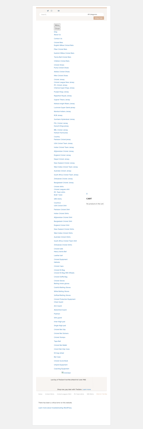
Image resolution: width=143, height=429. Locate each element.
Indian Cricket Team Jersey (64, 147)
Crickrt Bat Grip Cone (61, 349)
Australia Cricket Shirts (62, 237)
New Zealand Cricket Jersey (64, 163)
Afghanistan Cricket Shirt (63, 217)
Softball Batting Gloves (62, 295)
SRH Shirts (58, 199)
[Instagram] (51, 11)
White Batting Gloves (61, 291)
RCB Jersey (58, 115)
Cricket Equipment (60, 259)
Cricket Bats (58, 42)
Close (57, 28)
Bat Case (57, 357)
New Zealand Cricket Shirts (64, 229)
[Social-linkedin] (44, 11)
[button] (101, 14)
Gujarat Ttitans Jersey (62, 100)
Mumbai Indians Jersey (62, 111)
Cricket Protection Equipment (64, 299)
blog (55, 32)
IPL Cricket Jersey (60, 85)
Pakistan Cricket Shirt (62, 209)
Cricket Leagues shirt (61, 189)
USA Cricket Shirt (60, 205)
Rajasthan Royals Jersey (63, 96)
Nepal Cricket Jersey (61, 159)
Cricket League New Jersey (64, 82)
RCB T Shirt (58, 195)
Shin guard (58, 318)
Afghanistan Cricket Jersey (64, 151)
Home (40, 394)
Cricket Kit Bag (59, 270)
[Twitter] (48, 11)
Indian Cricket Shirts (61, 213)
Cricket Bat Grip (60, 329)
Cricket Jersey (59, 79)
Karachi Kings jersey (61, 126)
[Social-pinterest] (55, 11)
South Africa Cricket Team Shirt (65, 241)
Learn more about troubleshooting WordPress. (55, 408)
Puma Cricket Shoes (61, 68)
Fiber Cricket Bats (60, 49)
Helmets (57, 262)
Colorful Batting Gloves (62, 287)
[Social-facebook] (41, 11)
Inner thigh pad (59, 322)
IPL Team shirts (59, 192)
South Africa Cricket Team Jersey (66, 175)
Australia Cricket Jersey (62, 171)
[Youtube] (58, 11)
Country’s (57, 203)
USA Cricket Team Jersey (63, 143)
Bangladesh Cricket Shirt (63, 221)
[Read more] (42, 199)
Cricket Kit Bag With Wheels (64, 273)
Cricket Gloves (59, 281)
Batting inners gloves (61, 283)
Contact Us (58, 38)
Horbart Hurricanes (61, 133)
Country (57, 137)
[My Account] (83, 199)
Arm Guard (58, 306)
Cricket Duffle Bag (60, 277)
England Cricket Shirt (61, 225)
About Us (57, 35)
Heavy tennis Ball (60, 251)
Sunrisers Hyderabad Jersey (64, 119)
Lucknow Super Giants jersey (64, 107)
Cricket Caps (58, 266)
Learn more (87, 389)
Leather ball (58, 255)
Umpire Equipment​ (60, 365)
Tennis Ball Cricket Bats (62, 57)
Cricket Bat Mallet (60, 345)
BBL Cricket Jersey (61, 130)
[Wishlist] (47, 199)
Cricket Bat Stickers (61, 333)
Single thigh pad (60, 325)
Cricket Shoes (59, 65)
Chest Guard (58, 302)
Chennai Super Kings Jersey (64, 88)
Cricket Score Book (61, 361)
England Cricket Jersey (62, 155)
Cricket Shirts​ (49, 394)
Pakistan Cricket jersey (62, 139)
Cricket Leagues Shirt (64, 394)
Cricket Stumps (59, 337)
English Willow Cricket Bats (64, 45)
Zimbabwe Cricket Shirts (63, 245)
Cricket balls (58, 249)
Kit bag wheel (59, 353)
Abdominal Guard (60, 310)
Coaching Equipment (61, 369)
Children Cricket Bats (61, 61)
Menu (57, 25)
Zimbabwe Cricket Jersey (63, 179)
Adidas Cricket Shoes (62, 72)
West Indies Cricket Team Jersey (66, 167)
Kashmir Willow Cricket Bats (64, 53)
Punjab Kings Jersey (61, 92)
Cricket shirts (59, 186)
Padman (57, 314)
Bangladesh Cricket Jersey (64, 183)
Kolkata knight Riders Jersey (64, 103)
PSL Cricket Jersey (61, 123)
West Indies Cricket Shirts (63, 233)
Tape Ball (57, 341)
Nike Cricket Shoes (61, 75)
